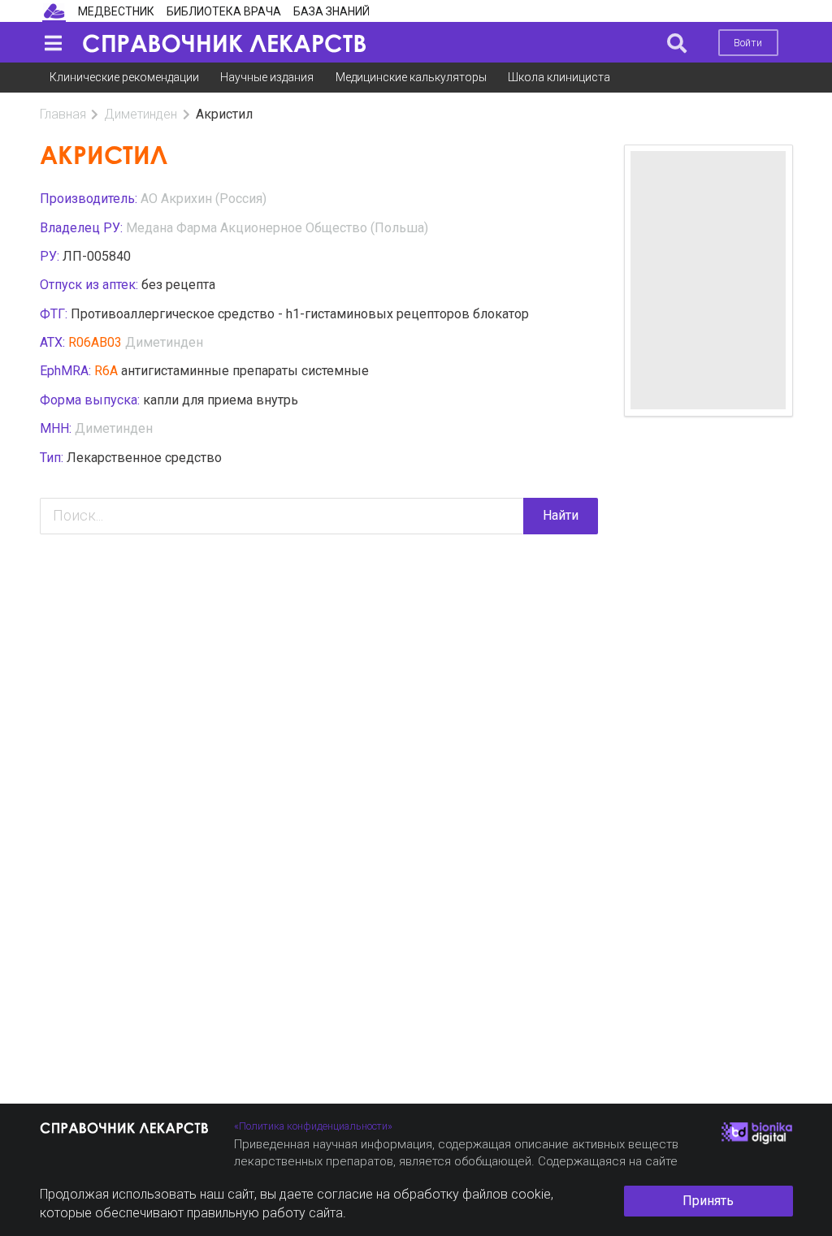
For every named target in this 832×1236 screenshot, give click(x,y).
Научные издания (267, 77)
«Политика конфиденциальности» (313, 1126)
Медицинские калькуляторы (411, 77)
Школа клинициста (559, 77)
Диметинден (140, 114)
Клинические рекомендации (124, 77)
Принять (708, 1200)
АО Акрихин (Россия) (203, 198)
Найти (560, 515)
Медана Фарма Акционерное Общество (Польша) (277, 228)
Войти (748, 43)
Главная (63, 114)
